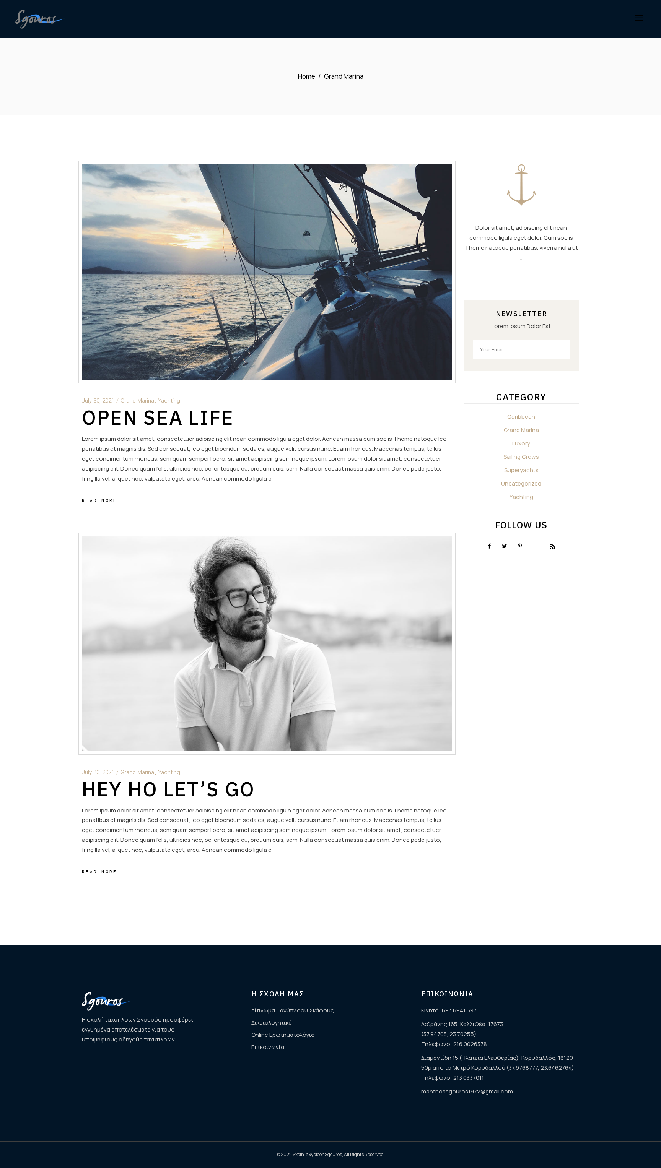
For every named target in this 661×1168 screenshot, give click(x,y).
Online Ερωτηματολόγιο (283, 1035)
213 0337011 (468, 1078)
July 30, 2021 (98, 400)
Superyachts (521, 470)
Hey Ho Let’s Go (168, 789)
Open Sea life (158, 417)
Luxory (521, 443)
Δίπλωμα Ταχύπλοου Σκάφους (292, 1010)
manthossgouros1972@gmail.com (467, 1091)
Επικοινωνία (267, 1047)
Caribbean (521, 417)
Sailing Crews (521, 457)
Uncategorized (521, 483)
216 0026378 (470, 1044)
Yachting (169, 400)
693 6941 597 (459, 1010)
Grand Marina (137, 400)
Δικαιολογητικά (271, 1023)
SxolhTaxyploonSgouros (317, 1154)
